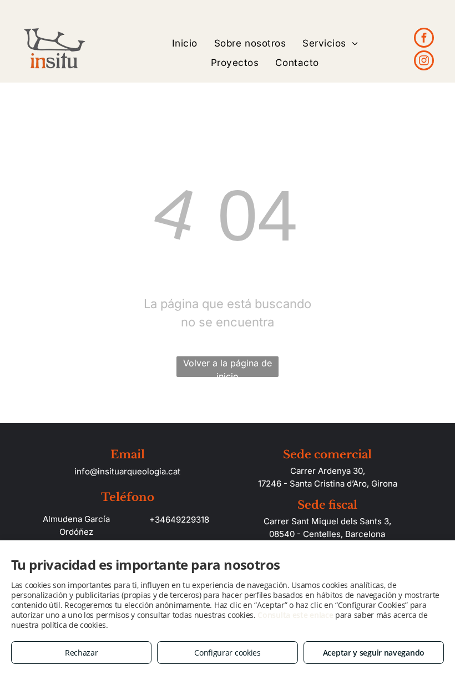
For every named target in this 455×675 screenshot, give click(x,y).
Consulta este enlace (295, 615)
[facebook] (424, 39)
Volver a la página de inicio (227, 367)
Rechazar (81, 652)
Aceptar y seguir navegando (373, 652)
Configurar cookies (227, 652)
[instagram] (424, 61)
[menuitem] (185, 43)
